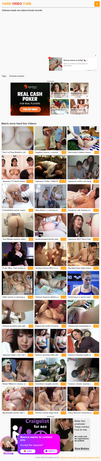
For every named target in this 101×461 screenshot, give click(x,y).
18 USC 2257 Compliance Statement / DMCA (83, 457)
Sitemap (63, 457)
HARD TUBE (16, 3)
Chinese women (16, 76)
